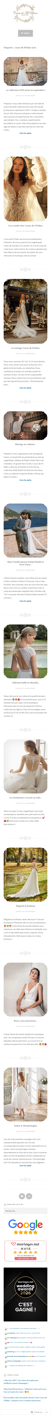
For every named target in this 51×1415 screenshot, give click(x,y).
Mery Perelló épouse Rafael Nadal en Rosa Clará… (25, 563)
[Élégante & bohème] (25, 875)
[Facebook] (22, 1196)
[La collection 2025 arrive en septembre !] (25, 71)
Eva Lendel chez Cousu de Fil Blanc (25, 225)
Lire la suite (17, 133)
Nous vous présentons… (25, 1021)
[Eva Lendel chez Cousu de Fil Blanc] (25, 189)
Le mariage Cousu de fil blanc (25, 348)
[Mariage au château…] (25, 425)
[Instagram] (29, 1196)
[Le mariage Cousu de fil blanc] (25, 311)
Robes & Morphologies (25, 1126)
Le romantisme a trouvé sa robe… (25, 797)
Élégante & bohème (25, 906)
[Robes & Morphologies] (25, 1094)
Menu (26, 33)
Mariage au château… (25, 444)
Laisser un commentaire (25, 95)
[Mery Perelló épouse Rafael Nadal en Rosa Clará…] (25, 530)
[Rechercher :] (25, 1211)
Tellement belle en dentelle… (25, 682)
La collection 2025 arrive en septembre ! (25, 90)
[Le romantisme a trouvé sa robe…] (25, 766)
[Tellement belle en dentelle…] (25, 651)
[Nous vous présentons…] (25, 990)
